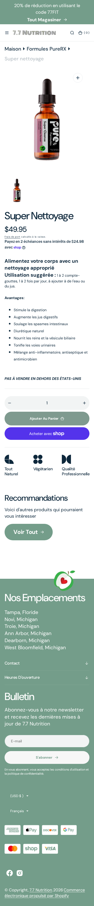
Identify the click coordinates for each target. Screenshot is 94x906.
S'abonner (44, 757)
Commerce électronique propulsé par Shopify (45, 892)
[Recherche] (72, 32)
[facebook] (10, 873)
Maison (13, 49)
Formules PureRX (46, 49)
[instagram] (20, 873)
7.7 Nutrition (40, 890)
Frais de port (12, 236)
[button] (7, 32)
